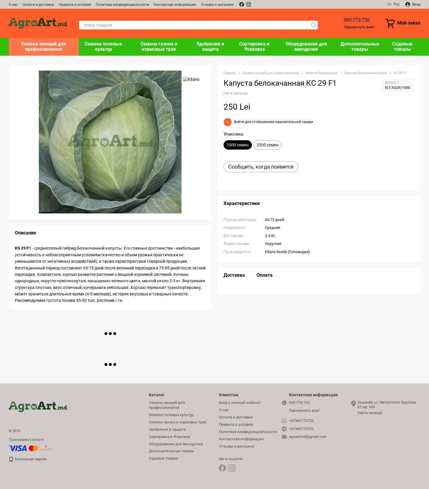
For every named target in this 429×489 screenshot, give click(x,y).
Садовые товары (402, 46)
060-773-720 (357, 20)
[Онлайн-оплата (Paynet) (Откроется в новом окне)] (30, 448)
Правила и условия (75, 5)
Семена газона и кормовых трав (158, 46)
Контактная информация (175, 5)
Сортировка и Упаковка (254, 46)
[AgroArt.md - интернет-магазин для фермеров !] (38, 406)
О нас (13, 5)
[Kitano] (191, 79)
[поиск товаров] (313, 25)
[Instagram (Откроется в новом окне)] (248, 4)
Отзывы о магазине (217, 5)
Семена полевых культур (103, 46)
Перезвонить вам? (359, 27)
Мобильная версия (30, 459)
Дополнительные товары (360, 46)
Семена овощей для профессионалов (43, 46)
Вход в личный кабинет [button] (240, 402)
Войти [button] (239, 122)
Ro (389, 4)
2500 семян (267, 145)
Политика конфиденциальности (122, 5)
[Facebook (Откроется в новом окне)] (241, 4)
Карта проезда (370, 413)
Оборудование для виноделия (306, 46)
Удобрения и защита (210, 46)
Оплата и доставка (38, 5)
